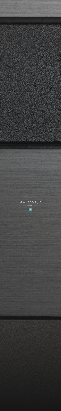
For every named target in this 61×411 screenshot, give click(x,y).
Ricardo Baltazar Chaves (12, 1)
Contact (51, 1)
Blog (47, 1)
